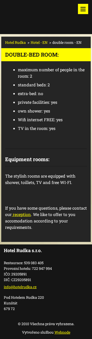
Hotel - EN (39, 42)
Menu (83, 9)
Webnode (62, 332)
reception (21, 214)
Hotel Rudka (15, 42)
